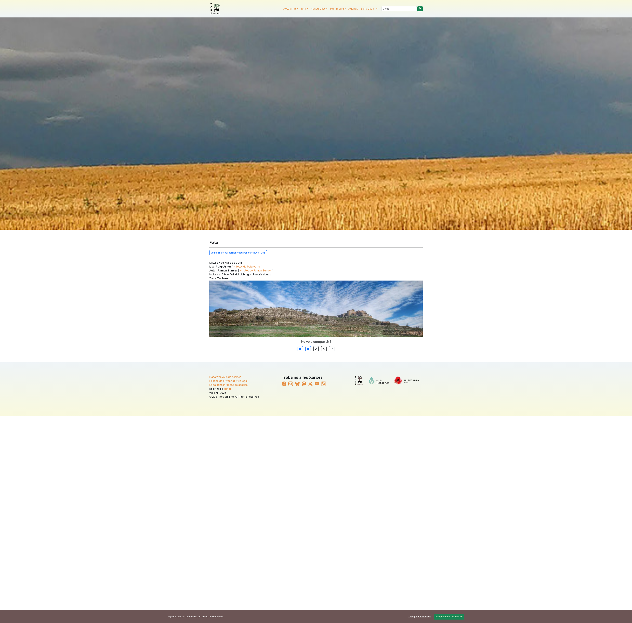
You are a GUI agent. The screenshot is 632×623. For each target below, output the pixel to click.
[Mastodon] (316, 348)
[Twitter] (324, 348)
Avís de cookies (231, 377)
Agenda (353, 8)
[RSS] (323, 384)
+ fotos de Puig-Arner (247, 266)
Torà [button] (303, 8)
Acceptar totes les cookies (448, 616)
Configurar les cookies (419, 616)
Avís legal (242, 380)
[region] (316, 616)
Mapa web (215, 377)
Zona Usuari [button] (368, 8)
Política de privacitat (222, 380)
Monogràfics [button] (318, 8)
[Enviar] (331, 348)
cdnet (227, 388)
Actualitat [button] (289, 8)
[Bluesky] (308, 348)
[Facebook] (300, 348)
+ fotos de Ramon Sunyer (255, 270)
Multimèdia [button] (337, 8)
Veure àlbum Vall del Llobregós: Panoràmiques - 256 (238, 252)
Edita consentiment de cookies (228, 384)
